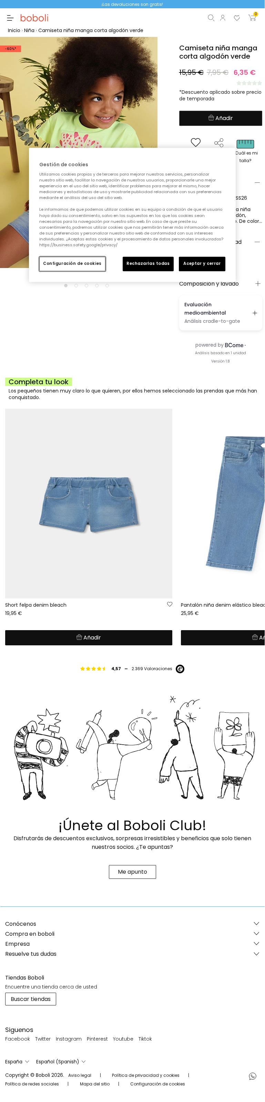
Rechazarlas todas (148, 263)
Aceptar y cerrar (202, 263)
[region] (132, 215)
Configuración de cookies (72, 263)
